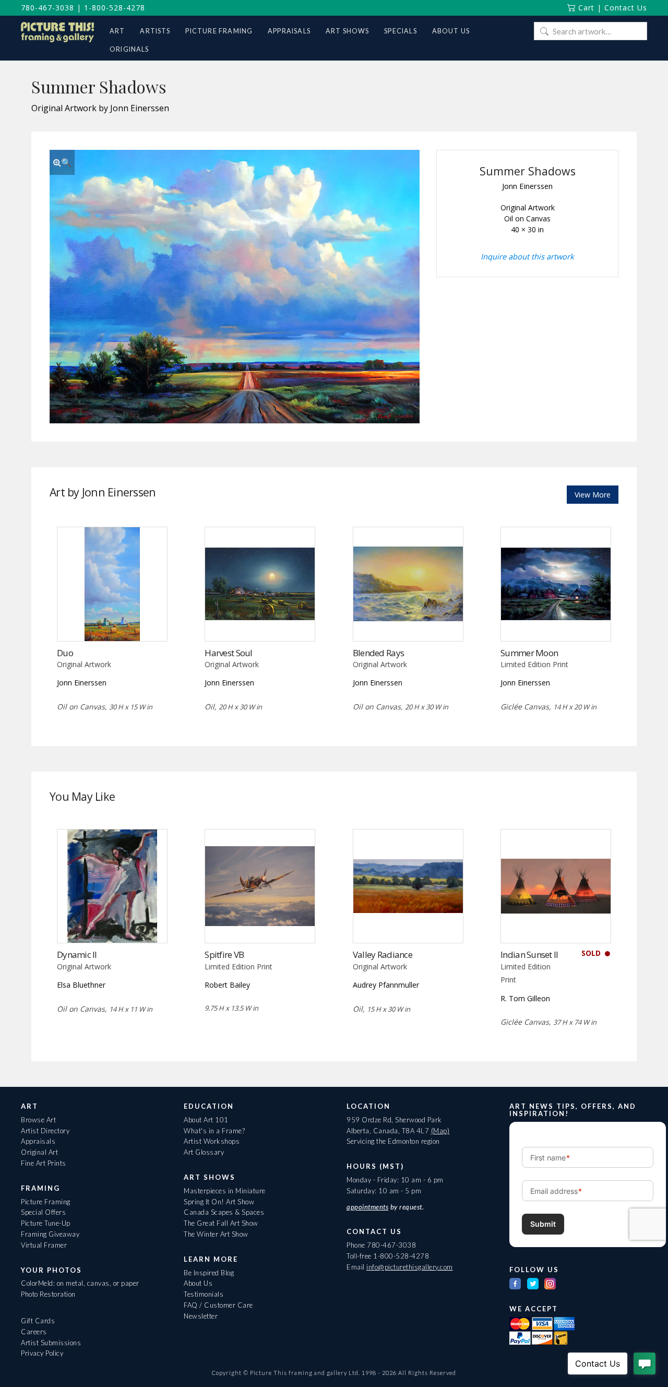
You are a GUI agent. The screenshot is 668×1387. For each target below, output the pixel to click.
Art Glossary (204, 1152)
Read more (111, 619)
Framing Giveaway (50, 1234)
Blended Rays (378, 653)
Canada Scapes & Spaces (224, 1212)
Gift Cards (38, 1321)
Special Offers (43, 1212)
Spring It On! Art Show (219, 1202)
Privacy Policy (42, 1353)
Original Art (39, 1152)
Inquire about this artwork (527, 256)
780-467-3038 (47, 8)
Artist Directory (45, 1131)
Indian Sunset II (529, 955)
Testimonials (203, 1294)
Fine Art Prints (43, 1163)
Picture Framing (45, 1202)
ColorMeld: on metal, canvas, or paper (80, 1283)
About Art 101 (206, 1120)
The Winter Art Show (216, 1234)
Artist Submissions (51, 1342)
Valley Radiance (382, 955)
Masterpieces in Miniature (225, 1191)
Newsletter (201, 1316)
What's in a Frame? (214, 1131)
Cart (585, 8)
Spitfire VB (224, 955)
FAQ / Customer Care (218, 1305)
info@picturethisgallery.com (409, 1267)
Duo (65, 653)
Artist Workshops (212, 1141)
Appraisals (38, 1141)
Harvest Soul (228, 653)
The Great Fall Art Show (221, 1223)
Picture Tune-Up (45, 1223)
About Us (198, 1283)
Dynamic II (77, 955)
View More (593, 495)
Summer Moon (529, 653)
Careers (34, 1331)
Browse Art (38, 1120)
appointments (367, 1207)
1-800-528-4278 (114, 8)
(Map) (440, 1131)
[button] (62, 162)
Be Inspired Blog (209, 1273)
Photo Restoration (48, 1294)
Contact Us (625, 8)
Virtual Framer (44, 1245)
